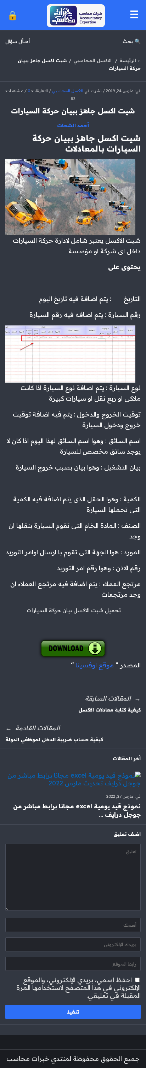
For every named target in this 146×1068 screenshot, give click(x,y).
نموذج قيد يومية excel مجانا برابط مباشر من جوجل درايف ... (77, 810)
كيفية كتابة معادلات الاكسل (109, 710)
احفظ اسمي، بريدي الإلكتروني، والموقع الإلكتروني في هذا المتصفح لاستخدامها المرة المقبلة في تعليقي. (78, 987)
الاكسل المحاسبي (67, 90)
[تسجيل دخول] (12, 15)
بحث (128, 41)
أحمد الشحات (73, 125)
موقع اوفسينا (94, 665)
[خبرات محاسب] (74, 15)
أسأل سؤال (17, 41)
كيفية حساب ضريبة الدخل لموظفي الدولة (54, 739)
